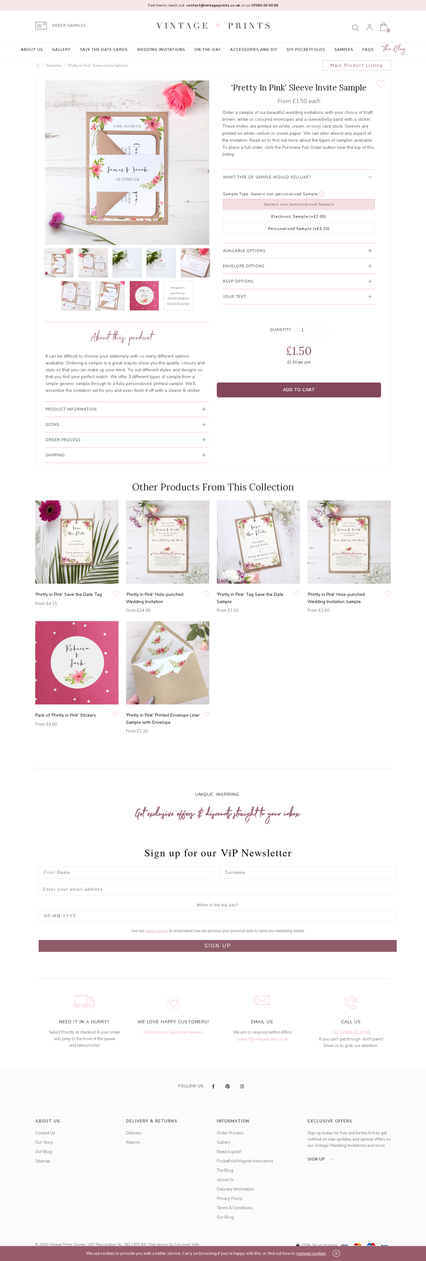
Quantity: (281, 329)
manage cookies (311, 1253)
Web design (158, 1244)
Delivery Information (235, 1189)
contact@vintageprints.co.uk (262, 1039)
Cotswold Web (186, 1244)
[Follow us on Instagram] (242, 1086)
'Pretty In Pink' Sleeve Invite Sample (98, 65)
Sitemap (42, 1161)
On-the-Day (207, 49)
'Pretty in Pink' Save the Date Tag (68, 594)
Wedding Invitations (161, 49)
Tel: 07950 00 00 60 (351, 1032)
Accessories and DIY (254, 49)
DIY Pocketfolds (306, 49)
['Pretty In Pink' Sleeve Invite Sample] (59, 263)
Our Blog (43, 1152)
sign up (316, 1159)
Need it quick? (229, 1152)
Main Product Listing (357, 65)
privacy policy (157, 931)
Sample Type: (236, 194)
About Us (32, 49)
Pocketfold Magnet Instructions (245, 1161)
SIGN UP (217, 945)
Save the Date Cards (104, 49)
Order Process (230, 1133)
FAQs (368, 49)
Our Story (44, 1142)
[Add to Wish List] (380, 84)
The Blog (394, 49)
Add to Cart (299, 390)
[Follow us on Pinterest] (228, 1086)
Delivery (134, 1133)
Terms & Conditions (235, 1208)
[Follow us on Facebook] (213, 1086)
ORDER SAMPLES (69, 25)
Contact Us (45, 1133)
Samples (343, 49)
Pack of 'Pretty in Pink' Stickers (65, 715)
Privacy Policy (229, 1198)
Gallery (61, 49)
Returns (133, 1142)
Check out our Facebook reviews (172, 1032)
